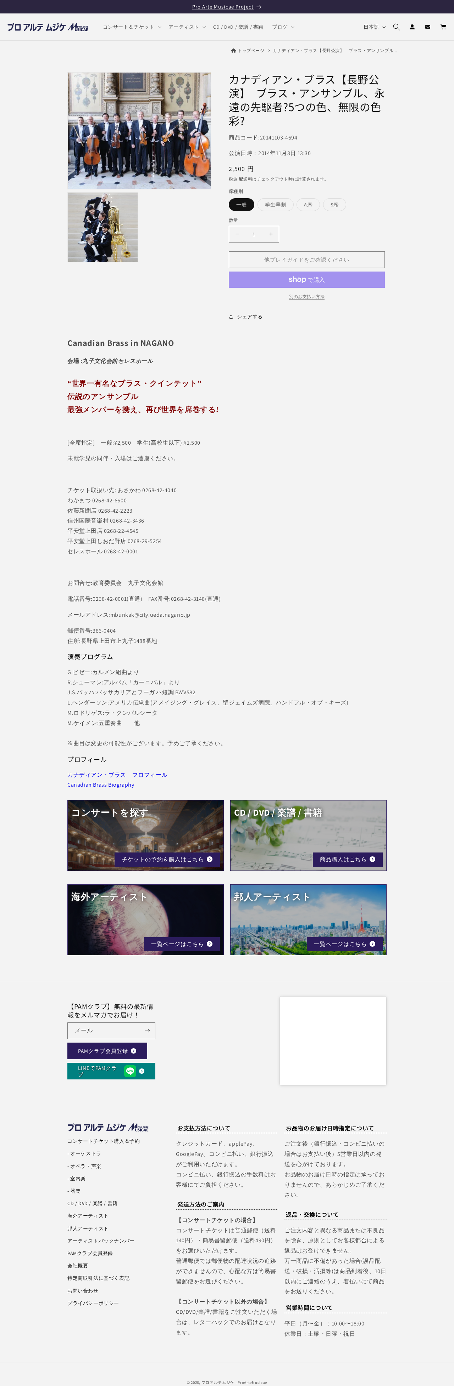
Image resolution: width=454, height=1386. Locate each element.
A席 (310, 206)
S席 (337, 206)
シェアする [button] (250, 316)
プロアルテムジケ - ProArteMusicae (234, 1382)
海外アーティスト (88, 1216)
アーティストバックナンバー (101, 1241)
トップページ (251, 50)
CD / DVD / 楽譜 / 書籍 (92, 1203)
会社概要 (77, 1265)
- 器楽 (74, 1191)
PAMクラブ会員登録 (103, 1050)
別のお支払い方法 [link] (307, 296)
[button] (131, 26)
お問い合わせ (83, 1291)
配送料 (245, 178)
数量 (233, 220)
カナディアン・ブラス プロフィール (117, 774)
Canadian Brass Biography (100, 784)
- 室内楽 (76, 1178)
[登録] (147, 1030)
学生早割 (278, 206)
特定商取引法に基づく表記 (98, 1278)
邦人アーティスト (88, 1228)
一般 (244, 206)
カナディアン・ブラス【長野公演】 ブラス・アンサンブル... (335, 50)
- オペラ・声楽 (84, 1166)
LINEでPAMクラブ (97, 1070)
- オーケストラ (84, 1153)
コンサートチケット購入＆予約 (103, 1141)
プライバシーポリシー (93, 1303)
